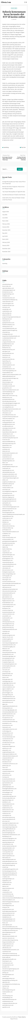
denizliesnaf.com (6, 761)
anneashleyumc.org (7, 844)
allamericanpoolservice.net (9, 508)
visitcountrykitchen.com (8, 687)
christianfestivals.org (7, 685)
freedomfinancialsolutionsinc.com (11, 834)
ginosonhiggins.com (7, 692)
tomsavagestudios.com (8, 512)
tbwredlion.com (6, 934)
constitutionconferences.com (10, 763)
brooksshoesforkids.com (8, 779)
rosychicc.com (6, 551)
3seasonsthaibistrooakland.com (10, 531)
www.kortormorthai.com (8, 840)
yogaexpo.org (6, 535)
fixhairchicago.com (7, 760)
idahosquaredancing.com (9, 443)
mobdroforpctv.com (7, 560)
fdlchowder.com (6, 857)
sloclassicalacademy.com (8, 593)
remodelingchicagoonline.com (10, 869)
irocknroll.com (6, 439)
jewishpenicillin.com (7, 510)
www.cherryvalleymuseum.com (10, 390)
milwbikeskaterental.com (8, 698)
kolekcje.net (5, 522)
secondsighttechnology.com (9, 491)
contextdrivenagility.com (8, 646)
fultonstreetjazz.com (7, 382)
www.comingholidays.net (8, 574)
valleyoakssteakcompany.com (10, 756)
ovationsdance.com (7, 518)
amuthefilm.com (6, 616)
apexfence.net (6, 1007)
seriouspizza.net (6, 769)
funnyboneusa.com (7, 717)
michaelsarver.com (7, 493)
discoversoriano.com (7, 570)
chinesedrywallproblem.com (9, 712)
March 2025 (5, 239)
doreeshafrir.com (6, 641)
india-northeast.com (7, 420)
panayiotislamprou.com (8, 368)
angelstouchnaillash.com (8, 482)
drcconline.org (6, 744)
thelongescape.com (7, 679)
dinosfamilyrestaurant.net (9, 401)
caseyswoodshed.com (8, 758)
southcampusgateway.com (9, 370)
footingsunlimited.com (8, 850)
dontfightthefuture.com (8, 424)
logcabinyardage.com (8, 800)
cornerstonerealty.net (8, 896)
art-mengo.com (6, 671)
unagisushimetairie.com (8, 342)
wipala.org (5, 547)
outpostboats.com (7, 552)
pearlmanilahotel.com (8, 353)
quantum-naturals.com (8, 938)
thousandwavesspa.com (8, 737)
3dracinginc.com (6, 579)
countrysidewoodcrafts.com (9, 328)
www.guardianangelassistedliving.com (12, 928)
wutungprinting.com (7, 694)
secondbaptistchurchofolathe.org (11, 984)
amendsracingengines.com (9, 838)
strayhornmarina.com (8, 598)
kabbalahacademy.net (8, 483)
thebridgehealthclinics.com (9, 788)
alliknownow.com (6, 587)
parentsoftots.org (6, 794)
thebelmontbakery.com (8, 324)
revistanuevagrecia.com (8, 635)
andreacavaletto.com (7, 539)
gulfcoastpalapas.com (8, 786)
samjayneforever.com (8, 944)
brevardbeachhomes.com (9, 414)
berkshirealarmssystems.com (10, 453)
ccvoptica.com (6, 876)
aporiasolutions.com (7, 783)
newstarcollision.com (7, 487)
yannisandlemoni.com (8, 459)
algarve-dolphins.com (8, 689)
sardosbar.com (6, 449)
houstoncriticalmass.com (8, 581)
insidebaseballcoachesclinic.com (10, 949)
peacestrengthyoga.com (8, 832)
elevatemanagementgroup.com (10, 969)
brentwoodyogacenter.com (9, 871)
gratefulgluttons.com (7, 558)
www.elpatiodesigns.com (8, 919)
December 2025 (6, 230)
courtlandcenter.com (7, 738)
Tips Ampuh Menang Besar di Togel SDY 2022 (13, 191)
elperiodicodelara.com (8, 288)
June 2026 (5, 217)
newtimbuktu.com (7, 311)
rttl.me (4, 993)
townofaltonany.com (7, 702)
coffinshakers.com (7, 650)
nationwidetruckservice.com (9, 729)
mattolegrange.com (7, 681)
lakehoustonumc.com (8, 809)
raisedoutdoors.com (7, 434)
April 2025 (5, 236)
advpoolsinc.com (6, 750)
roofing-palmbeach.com (8, 422)
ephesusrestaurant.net (8, 913)
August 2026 (5, 211)
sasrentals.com (6, 489)
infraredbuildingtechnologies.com (11, 403)
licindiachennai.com (7, 292)
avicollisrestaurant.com (8, 742)
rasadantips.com (6, 309)
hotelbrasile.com (6, 380)
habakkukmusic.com (7, 811)
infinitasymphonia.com (8, 621)
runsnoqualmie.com (7, 852)
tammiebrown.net (7, 675)
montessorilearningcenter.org (10, 940)
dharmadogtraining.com (8, 990)
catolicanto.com (6, 524)
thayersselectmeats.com (8, 781)
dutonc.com (5, 677)
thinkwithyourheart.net (8, 436)
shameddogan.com (7, 792)
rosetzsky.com (6, 631)
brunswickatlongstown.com (9, 664)
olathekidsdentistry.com (8, 472)
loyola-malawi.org (7, 549)
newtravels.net (6, 321)
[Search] (26, 2)
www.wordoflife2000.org (8, 441)
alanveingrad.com (7, 690)
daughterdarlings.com (8, 294)
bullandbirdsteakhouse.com (9, 861)
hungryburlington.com (8, 662)
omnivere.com (6, 307)
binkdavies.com (6, 608)
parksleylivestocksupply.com (9, 541)
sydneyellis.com (6, 503)
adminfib (14, 19)
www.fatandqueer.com (8, 842)
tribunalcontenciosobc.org (9, 591)
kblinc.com (5, 462)
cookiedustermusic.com (8, 719)
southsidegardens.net (8, 905)
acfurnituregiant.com (7, 303)
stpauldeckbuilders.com (8, 848)
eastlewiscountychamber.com (10, 589)
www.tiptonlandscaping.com (9, 873)
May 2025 (4, 233)
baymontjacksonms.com (8, 700)
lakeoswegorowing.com (8, 978)
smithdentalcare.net (7, 1001)
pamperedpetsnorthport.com (10, 466)
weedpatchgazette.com (8, 460)
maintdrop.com (6, 355)
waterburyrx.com (6, 748)
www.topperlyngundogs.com (9, 827)
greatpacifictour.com (7, 733)
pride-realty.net (6, 957)
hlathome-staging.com (8, 497)
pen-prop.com (6, 821)
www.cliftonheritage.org (8, 865)
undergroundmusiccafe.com (9, 1003)
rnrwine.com (5, 976)
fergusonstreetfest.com (8, 942)
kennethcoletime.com (8, 660)
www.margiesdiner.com (8, 855)
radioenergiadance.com (8, 365)
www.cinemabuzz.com (8, 888)
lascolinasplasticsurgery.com (9, 863)
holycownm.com (6, 727)
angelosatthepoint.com (8, 752)
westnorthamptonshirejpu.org (10, 378)
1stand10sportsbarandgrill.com (10, 478)
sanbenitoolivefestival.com (9, 564)
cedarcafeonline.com (7, 301)
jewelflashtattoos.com (8, 344)
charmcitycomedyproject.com (10, 643)
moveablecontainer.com (8, 386)
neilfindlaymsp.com (7, 740)
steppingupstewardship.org (9, 875)
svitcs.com (5, 767)
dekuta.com (5, 886)
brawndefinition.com (7, 602)
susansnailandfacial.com (8, 819)
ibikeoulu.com (6, 648)
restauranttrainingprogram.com (10, 506)
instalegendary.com (7, 334)
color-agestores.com (7, 545)
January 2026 (5, 227)
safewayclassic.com (7, 326)
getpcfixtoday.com (7, 345)
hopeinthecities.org (7, 556)
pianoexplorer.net (7, 903)
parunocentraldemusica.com (9, 926)
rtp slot (23, 147)
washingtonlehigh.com (8, 878)
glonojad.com (5, 633)
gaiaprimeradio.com (7, 673)
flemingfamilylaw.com (8, 974)
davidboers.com (6, 802)
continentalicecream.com (9, 604)
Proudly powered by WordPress (9, 1017)
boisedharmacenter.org (8, 543)
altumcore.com (6, 773)
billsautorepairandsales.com (9, 936)
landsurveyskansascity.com (9, 846)
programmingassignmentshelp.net (11, 317)
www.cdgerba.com (7, 924)
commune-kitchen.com (8, 614)
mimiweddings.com (7, 997)
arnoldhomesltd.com (7, 426)
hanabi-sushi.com (7, 882)
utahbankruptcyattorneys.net (10, 437)
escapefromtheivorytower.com (10, 416)
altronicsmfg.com (6, 313)
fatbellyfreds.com (6, 917)
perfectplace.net (6, 529)
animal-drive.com (6, 775)
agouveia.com (6, 982)
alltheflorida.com (6, 947)
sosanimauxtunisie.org (8, 359)
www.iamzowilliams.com (8, 899)
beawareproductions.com (9, 644)
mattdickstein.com (7, 806)
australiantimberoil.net (8, 399)
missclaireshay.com (7, 284)
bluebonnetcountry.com (8, 349)
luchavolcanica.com (7, 725)
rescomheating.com (7, 995)
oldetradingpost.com (7, 393)
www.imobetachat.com (8, 804)
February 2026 (6, 224)
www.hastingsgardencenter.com (10, 901)
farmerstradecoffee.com (8, 798)
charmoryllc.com (6, 577)
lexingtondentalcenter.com (9, 501)
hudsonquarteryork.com (8, 921)
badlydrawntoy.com (7, 807)
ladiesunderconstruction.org (9, 395)
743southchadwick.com (8, 418)
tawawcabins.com (7, 445)
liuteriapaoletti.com (7, 708)
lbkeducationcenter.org (8, 526)
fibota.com (6, 2)
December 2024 (6, 248)
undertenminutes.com (8, 305)
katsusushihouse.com (8, 625)
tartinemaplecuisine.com (8, 666)
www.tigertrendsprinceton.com (10, 823)
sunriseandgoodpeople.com (9, 710)
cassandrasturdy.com (7, 562)
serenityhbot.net (6, 815)
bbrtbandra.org (6, 347)
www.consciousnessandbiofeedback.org (12, 898)
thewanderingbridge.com (9, 656)
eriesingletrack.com (7, 464)
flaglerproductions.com (8, 600)
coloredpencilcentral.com (8, 428)
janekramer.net (6, 667)
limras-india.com (6, 286)
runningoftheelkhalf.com (8, 829)
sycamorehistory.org (7, 894)
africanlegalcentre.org (8, 623)
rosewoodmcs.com (7, 892)
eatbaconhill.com (6, 315)
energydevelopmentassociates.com (11, 409)
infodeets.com (6, 296)
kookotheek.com (6, 367)
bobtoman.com (6, 357)
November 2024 (6, 251)
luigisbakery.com (6, 880)
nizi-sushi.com (6, 669)
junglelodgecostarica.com (9, 683)
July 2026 (4, 214)
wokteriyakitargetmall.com (9, 499)
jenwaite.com (5, 967)
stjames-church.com (7, 637)
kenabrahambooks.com (8, 612)
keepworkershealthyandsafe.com (11, 336)
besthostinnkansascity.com (9, 999)
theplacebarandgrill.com (8, 746)
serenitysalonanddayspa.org (9, 299)
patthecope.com (6, 765)
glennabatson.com (7, 597)
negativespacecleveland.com (9, 706)
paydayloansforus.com (8, 322)
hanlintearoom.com (7, 963)
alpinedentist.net (6, 363)
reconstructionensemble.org (9, 721)
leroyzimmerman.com (8, 970)
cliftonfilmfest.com (7, 430)
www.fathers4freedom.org (9, 825)
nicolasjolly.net (6, 620)
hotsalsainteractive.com (8, 298)
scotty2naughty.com (7, 639)
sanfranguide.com (7, 575)
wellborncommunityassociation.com (11, 374)
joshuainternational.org (8, 817)
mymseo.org (5, 986)
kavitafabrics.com (6, 723)
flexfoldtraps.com (6, 836)
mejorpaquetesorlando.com (9, 476)
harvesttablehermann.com (9, 405)
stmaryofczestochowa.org (9, 652)
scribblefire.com (6, 533)
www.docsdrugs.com (7, 853)
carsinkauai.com (6, 951)
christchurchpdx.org (7, 610)
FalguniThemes (14, 1018)
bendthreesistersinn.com (8, 714)
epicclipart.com (6, 351)
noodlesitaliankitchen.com (9, 338)
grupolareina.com (7, 388)
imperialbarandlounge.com (9, 432)
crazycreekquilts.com (7, 606)
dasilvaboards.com (7, 595)
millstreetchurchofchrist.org (9, 953)
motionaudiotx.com (7, 992)
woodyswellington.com (8, 915)
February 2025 (6, 242)
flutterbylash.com (7, 961)
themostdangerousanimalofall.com (11, 583)
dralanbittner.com (7, 457)
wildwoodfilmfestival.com (8, 376)
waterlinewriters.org (7, 790)
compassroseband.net (8, 771)
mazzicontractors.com (8, 909)
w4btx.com (5, 480)
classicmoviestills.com (8, 566)
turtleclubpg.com (6, 731)
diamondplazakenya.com (8, 932)
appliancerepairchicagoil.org (9, 330)
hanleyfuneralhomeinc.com (9, 474)
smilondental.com (7, 485)
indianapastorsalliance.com (9, 754)
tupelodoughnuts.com (8, 470)
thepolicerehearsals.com (8, 585)
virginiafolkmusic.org (7, 516)
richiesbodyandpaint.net (8, 290)
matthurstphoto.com (7, 946)
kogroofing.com (6, 361)
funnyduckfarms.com (8, 965)
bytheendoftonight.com (8, 554)
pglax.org (4, 704)
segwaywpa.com (6, 784)
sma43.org (5, 867)
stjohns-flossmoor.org (7, 715)
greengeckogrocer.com (8, 495)
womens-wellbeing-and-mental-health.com (13, 514)
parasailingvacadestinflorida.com (11, 955)
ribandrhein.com (6, 520)
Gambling (6, 147)
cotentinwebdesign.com (8, 391)
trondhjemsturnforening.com (10, 930)
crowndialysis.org (6, 505)
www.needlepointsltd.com (9, 859)
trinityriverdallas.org (7, 528)
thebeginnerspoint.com (8, 572)
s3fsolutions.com (6, 413)
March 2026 (5, 221)
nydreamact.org (6, 340)
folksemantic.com (7, 447)
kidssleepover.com (7, 319)
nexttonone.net (6, 813)
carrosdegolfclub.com (8, 407)
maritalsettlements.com (8, 696)
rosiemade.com (6, 468)
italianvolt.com (6, 451)
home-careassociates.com (9, 537)
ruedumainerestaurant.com (9, 629)
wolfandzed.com (6, 884)
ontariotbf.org (6, 332)
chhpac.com (5, 988)
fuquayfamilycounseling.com (9, 980)
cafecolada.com (6, 568)
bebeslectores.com (7, 397)
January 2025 (5, 245)
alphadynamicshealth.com (9, 959)
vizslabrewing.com (7, 455)
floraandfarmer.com (7, 411)
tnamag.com (5, 777)
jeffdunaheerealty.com (8, 830)
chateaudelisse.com (7, 372)
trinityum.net (5, 907)
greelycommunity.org (8, 627)
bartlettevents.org (7, 384)
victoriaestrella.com (7, 735)
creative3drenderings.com (9, 796)
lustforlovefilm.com (7, 618)
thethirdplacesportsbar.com (9, 911)
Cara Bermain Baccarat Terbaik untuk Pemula (13, 194)
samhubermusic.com (7, 1005)
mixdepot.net (5, 890)
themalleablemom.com (8, 658)
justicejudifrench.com (8, 654)
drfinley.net (5, 972)
